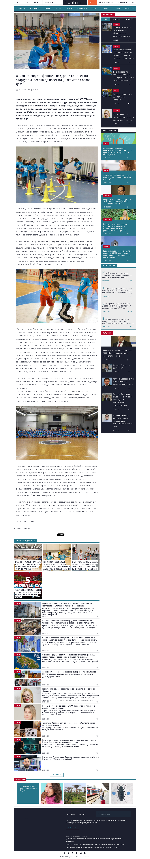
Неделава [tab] (116, 19)
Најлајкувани (20, 779)
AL (19, 2)
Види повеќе (57, 775)
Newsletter (72, 828)
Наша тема (21, 9)
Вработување (50, 2)
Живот (106, 9)
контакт (82, 814)
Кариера (117, 9)
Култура (58, 9)
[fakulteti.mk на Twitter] (68, 853)
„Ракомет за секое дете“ (26, 529)
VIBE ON (92, 2)
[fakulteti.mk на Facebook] (64, 853)
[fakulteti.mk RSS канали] (85, 853)
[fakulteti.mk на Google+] (73, 853)
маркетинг (71, 814)
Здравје (69, 9)
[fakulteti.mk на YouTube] (81, 853)
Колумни (95, 9)
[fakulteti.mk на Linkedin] (77, 853)
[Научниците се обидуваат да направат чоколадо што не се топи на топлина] (52, 793)
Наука (47, 9)
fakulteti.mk (28, 818)
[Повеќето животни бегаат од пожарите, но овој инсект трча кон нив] (122, 793)
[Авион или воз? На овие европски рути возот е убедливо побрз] (98, 793)
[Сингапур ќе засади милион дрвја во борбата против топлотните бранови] (75, 793)
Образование (35, 9)
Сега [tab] (105, 19)
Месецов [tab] (129, 19)
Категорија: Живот (33, 90)
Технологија (82, 9)
